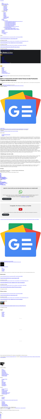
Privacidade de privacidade (5, 374)
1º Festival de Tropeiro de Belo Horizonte (5, 219)
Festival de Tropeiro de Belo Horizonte (26, 219)
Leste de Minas (4, 384)
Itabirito (4, 13)
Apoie (2, 369)
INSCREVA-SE (5, 214)
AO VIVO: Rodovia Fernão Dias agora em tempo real (12, 26)
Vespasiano (5, 16)
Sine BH (3, 389)
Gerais (3, 381)
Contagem (5, 12)
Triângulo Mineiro (6, 9)
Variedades (37, 219)
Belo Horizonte (18, 219)
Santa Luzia (5, 18)
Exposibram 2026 (4, 60)
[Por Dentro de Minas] (6, 53)
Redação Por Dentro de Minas (4, 266)
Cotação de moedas (4, 391)
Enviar (9, 408)
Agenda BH (3, 397)
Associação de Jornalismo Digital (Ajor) (11, 356)
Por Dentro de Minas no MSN (6, 73)
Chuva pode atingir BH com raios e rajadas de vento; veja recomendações (11, 42)
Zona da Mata (5, 10)
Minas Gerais (34, 219)
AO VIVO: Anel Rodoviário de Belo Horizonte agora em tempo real (14, 21)
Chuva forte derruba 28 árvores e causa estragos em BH (8, 38)
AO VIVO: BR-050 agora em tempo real (10, 22)
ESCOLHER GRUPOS (6, 198)
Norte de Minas (5, 6)
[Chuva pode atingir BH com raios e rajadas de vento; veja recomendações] (14, 280)
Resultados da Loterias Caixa (5, 393)
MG (31, 219)
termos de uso (23, 196)
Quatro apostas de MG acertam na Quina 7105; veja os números (10, 287)
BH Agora (3, 67)
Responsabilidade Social (5, 405)
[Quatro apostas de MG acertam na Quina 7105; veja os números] (13, 45)
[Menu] (0, 64)
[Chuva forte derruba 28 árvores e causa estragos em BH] (11, 276)
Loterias (3, 70)
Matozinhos (5, 15)
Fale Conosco (3, 371)
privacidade (27, 196)
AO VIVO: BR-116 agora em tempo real (10, 23)
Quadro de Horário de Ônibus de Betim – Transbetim (12, 28)
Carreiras (3, 19)
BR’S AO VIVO (6, 20)
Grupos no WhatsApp (4, 32)
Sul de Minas (5, 8)
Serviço (3, 135)
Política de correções (4, 375)
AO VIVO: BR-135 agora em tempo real (10, 24)
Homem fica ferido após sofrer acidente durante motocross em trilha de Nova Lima (13, 305)
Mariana (5, 14)
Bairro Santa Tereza (13, 219)
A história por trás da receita (6, 134)
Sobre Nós (3, 401)
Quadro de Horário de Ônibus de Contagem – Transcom (12, 29)
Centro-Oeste (5, 7)
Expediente (5, 33)
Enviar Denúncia (4, 372)
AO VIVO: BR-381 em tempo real (9, 25)
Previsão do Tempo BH (5, 390)
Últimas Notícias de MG (5, 3)
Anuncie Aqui (3, 61)
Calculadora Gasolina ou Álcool (6, 392)
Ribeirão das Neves (6, 17)
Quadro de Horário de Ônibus (7, 27)
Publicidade (3, 31)
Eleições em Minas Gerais (5, 4)
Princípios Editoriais (4, 404)
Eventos (1, 76)
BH (20, 219)
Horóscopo (3, 398)
